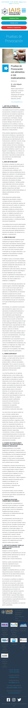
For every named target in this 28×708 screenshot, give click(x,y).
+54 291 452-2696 (14, 2)
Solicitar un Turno (14, 18)
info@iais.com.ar (22, 2)
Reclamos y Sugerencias (14, 27)
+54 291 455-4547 (5, 2)
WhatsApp (16, 3)
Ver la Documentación (14, 693)
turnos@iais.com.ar (14, 682)
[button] (24, 11)
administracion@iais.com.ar (14, 687)
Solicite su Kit (14, 23)
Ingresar (11, 3)
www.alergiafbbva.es (16, 102)
